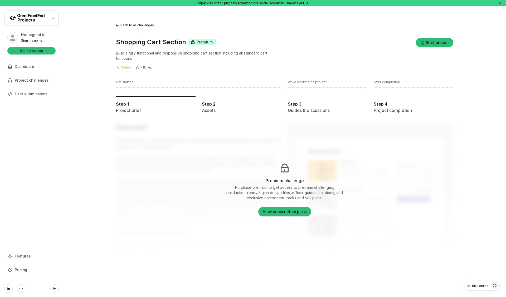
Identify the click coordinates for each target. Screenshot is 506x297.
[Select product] (31, 18)
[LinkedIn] (8, 288)
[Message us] (494, 285)
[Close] (500, 3)
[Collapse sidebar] (54, 288)
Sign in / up (29, 40)
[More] (21, 288)
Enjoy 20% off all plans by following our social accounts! (250, 3)
